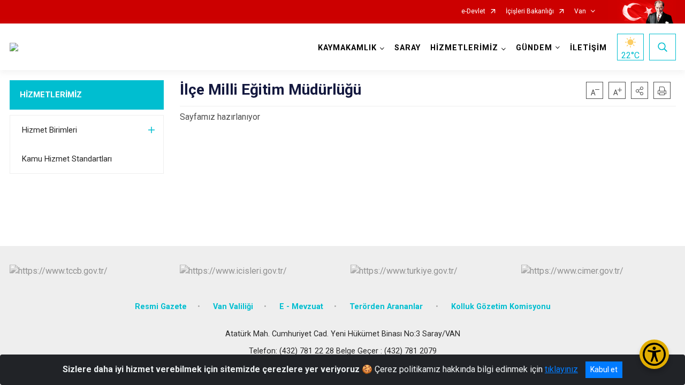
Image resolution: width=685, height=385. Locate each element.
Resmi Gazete (161, 306)
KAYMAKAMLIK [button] (347, 47)
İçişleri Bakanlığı (530, 11)
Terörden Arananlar (387, 306)
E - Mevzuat (301, 306)
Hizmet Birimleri (49, 130)
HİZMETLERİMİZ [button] (464, 47)
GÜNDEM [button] (534, 47)
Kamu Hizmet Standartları (67, 159)
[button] (639, 90)
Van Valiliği (233, 306)
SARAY (407, 47)
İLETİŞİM (588, 47)
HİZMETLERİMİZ (51, 94)
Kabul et (604, 369)
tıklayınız (561, 369)
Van (580, 11)
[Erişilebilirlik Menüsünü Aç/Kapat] (654, 354)
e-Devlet (473, 11)
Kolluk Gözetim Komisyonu (501, 306)
